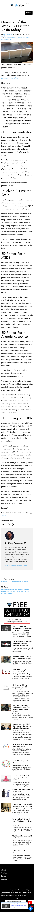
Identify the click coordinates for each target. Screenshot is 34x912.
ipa (5, 38)
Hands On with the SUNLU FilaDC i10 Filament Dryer (21, 657)
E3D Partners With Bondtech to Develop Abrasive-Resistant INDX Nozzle (22, 643)
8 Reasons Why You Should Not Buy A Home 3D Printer (22, 805)
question (3, 36)
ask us (3, 516)
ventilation (8, 39)
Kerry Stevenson (7, 34)
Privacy (4, 876)
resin (24, 38)
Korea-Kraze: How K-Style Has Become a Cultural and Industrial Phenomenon (21, 726)
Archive (4, 879)
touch (3, 39)
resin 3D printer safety (9, 78)
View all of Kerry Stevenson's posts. (16, 565)
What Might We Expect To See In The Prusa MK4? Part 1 (22, 821)
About (3, 870)
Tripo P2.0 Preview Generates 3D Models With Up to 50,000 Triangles (22, 628)
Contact (4, 873)
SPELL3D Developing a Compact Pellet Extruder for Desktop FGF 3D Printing (22, 672)
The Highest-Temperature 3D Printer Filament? (22, 837)
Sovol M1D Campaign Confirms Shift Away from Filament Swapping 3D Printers (21, 708)
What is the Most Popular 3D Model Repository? (22, 745)
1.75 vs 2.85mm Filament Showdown (21, 852)
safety (27, 38)
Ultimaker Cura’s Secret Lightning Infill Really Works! (20, 778)
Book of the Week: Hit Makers (20, 762)
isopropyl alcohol (12, 38)
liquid (20, 38)
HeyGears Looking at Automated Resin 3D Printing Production (19, 687)
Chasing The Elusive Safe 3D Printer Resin (22, 790)
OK (30, 903)
